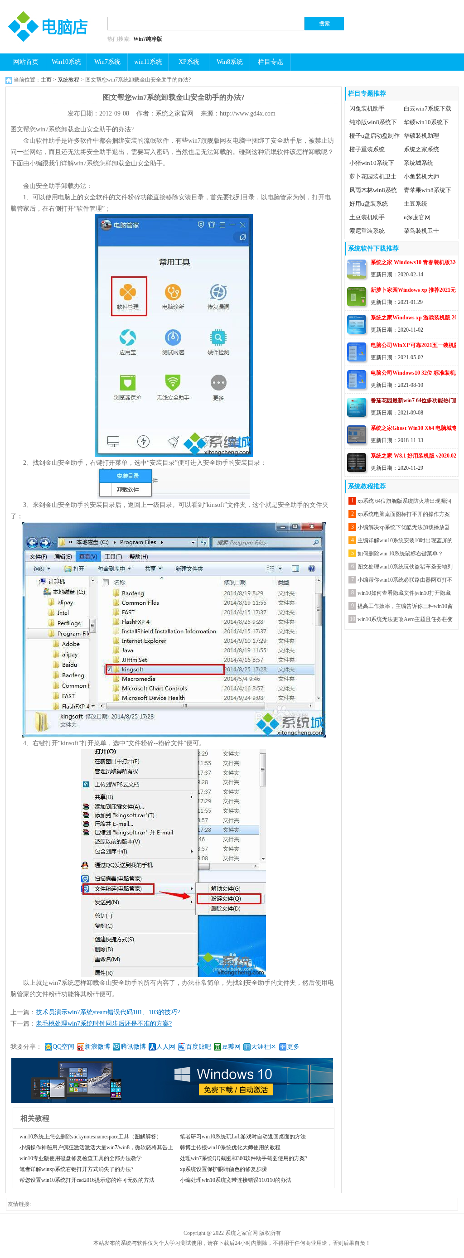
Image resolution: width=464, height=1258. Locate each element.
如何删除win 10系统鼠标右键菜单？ (400, 553)
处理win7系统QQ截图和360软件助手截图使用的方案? (243, 1158)
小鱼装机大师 (421, 176)
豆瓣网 (231, 1046)
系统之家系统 (421, 149)
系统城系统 (418, 162)
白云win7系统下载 (427, 108)
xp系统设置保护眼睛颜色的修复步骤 (223, 1169)
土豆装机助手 (367, 217)
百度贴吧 (198, 1046)
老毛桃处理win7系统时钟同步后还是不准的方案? (104, 1023)
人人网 (165, 1046)
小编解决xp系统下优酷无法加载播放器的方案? (404, 528)
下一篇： (91, 1023)
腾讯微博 (133, 1046)
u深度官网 (417, 217)
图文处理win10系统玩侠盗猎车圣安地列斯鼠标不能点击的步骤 (405, 568)
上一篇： (95, 1012)
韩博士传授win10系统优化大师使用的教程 (230, 1147)
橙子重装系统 (367, 149)
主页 (46, 80)
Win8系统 (230, 61)
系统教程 (68, 80)
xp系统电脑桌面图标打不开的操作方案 (404, 514)
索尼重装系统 (367, 230)
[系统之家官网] (51, 5)
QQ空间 (63, 1046)
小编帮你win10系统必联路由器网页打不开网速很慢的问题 (405, 581)
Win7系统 (107, 61)
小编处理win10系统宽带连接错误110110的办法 (235, 1180)
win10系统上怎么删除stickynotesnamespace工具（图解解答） (90, 1136)
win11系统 (148, 61)
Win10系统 (66, 61)
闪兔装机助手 (367, 108)
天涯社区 (263, 1046)
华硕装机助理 (421, 135)
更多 (293, 1046)
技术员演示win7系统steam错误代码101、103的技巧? (108, 1012)
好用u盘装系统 (368, 203)
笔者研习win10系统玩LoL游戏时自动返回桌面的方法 (243, 1136)
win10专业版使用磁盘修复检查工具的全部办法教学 (80, 1158)
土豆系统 (415, 203)
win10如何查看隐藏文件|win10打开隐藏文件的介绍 (404, 594)
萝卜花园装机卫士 (372, 176)
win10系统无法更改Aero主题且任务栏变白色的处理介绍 (405, 620)
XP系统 (189, 61)
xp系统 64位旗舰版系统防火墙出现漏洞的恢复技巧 (404, 502)
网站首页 (26, 61)
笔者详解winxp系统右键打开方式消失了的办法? (76, 1169)
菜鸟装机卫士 (421, 230)
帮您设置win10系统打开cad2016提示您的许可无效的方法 (87, 1180)
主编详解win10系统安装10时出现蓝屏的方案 (405, 541)
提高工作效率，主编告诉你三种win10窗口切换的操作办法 (405, 607)
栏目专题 (270, 61)
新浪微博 (97, 1046)
